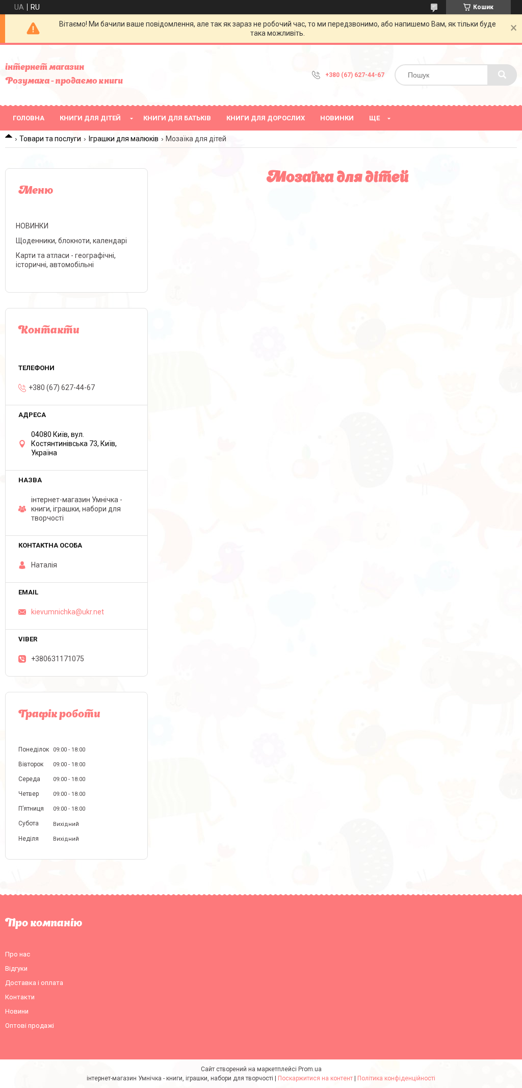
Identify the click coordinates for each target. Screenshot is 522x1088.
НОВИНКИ (337, 118)
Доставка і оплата (34, 983)
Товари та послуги (50, 139)
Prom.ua (310, 1069)
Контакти (20, 997)
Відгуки (16, 968)
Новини (17, 1011)
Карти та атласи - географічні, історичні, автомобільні (66, 260)
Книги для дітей (90, 118)
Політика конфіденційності (396, 1078)
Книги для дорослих (265, 118)
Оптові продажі (29, 1025)
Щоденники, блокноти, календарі (71, 241)
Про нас (17, 954)
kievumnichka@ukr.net (67, 612)
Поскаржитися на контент (315, 1078)
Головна (28, 118)
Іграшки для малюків (124, 139)
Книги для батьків (177, 118)
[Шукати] (502, 75)
